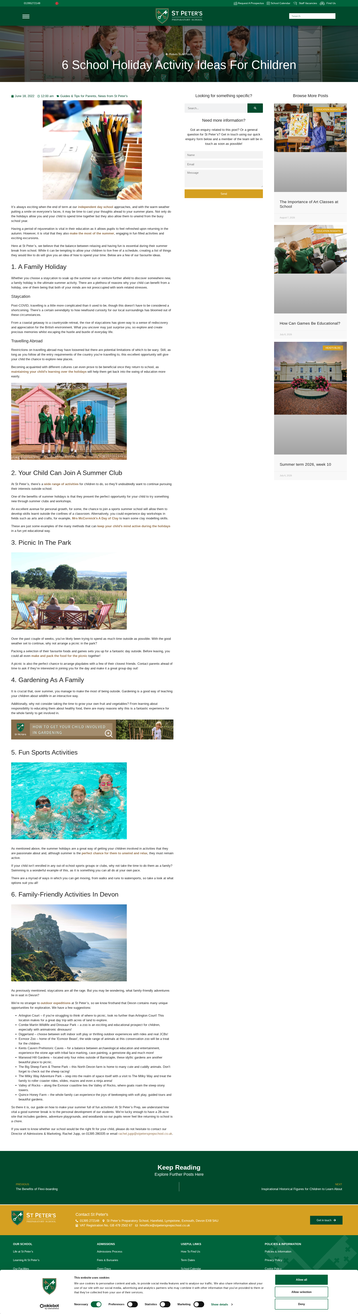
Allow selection (301, 1292)
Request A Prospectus (250, 3)
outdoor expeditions (55, 1003)
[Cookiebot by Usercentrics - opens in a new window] (49, 1307)
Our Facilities (21, 1268)
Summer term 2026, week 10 (305, 464)
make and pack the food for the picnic (59, 656)
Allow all (301, 1279)
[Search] (255, 108)
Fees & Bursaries (107, 1260)
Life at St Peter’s (23, 1251)
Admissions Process (109, 1251)
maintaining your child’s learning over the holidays (49, 371)
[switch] (132, 1304)
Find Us (331, 3)
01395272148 (32, 3)
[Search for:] (312, 16)
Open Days (104, 1268)
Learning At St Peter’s (26, 1260)
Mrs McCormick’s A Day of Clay (95, 518)
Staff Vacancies (308, 3)
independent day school (95, 207)
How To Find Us (190, 1251)
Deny (301, 1304)
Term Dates (188, 1260)
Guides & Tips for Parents (78, 96)
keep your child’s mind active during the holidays (133, 526)
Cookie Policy (273, 1268)
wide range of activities (61, 484)
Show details (219, 1304)
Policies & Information (278, 1251)
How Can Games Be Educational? (310, 323)
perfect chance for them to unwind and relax (114, 853)
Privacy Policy (273, 1260)
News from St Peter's (113, 96)
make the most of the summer (92, 233)
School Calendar (280, 3)
